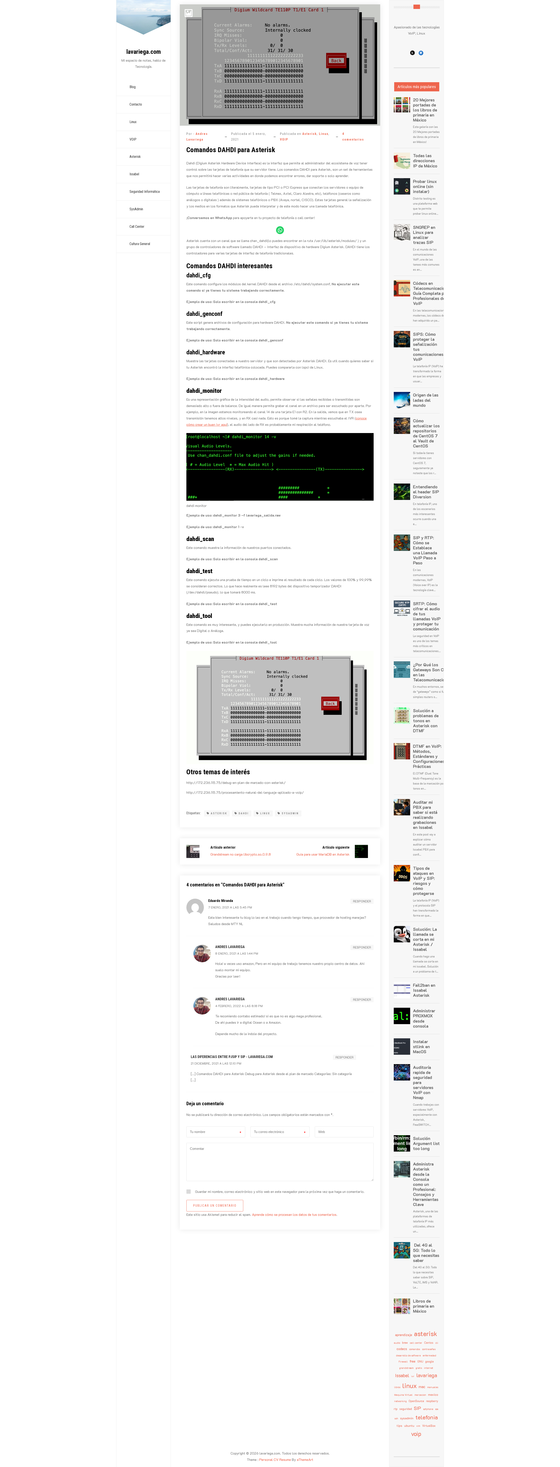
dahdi (244, 813)
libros (397, 1387)
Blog (133, 87)
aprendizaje (403, 1335)
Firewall (403, 1361)
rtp (395, 1409)
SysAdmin (136, 209)
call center (416, 1342)
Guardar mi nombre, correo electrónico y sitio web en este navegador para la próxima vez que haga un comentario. (279, 1191)
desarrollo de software (408, 1355)
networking (400, 1401)
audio (397, 1342)
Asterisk (135, 157)
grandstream (406, 1368)
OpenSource (416, 1401)
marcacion (420, 1394)
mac (422, 1386)
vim (418, 1425)
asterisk (219, 813)
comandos (414, 1349)
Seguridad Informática (145, 192)
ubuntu (409, 1425)
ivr (412, 1376)
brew (405, 1342)
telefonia (426, 1417)
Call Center (137, 226)
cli (436, 1342)
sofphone (428, 1409)
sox (436, 1409)
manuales (432, 1387)
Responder (362, 901)
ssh (396, 1418)
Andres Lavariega (230, 947)
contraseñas (429, 1349)
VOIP (133, 139)
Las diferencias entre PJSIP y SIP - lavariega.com (232, 1057)
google (429, 1361)
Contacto (136, 104)
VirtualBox (429, 1425)
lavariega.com (143, 51)
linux (265, 813)
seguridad (405, 1409)
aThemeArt (305, 1459)
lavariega (426, 1375)
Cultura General (140, 244)
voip (416, 1433)
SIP (417, 1408)
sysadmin (290, 813)
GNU (420, 1361)
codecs (402, 1349)
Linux (133, 122)
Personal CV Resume (275, 1459)
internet (428, 1368)
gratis (419, 1368)
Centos (428, 1342)
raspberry (432, 1401)
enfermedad (429, 1355)
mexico (433, 1394)
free (412, 1361)
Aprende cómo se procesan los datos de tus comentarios (294, 1214)
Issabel (134, 174)
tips (399, 1425)
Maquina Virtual (403, 1394)
